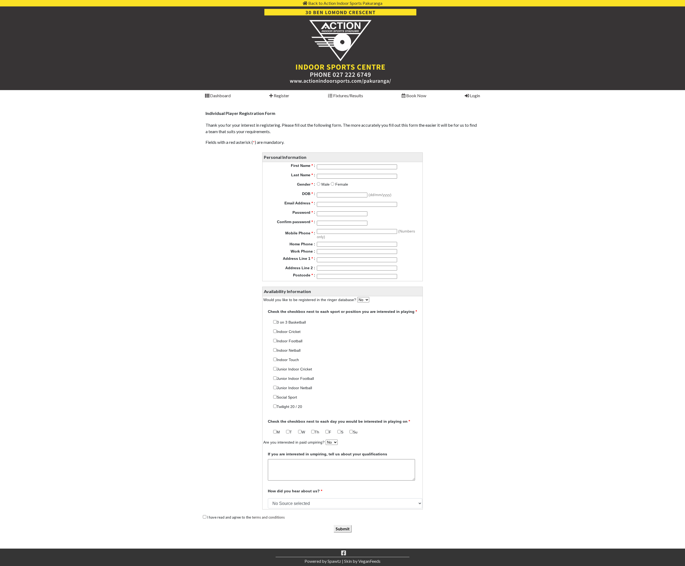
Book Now (415, 95)
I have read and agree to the (245, 517)
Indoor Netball (288, 350)
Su (355, 432)
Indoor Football (289, 341)
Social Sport (287, 397)
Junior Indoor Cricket (294, 369)
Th (317, 432)
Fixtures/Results (347, 95)
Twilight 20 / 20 (289, 406)
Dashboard (220, 95)
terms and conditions (268, 517)
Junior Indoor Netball (294, 388)
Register (281, 95)
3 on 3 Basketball (291, 322)
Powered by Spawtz (323, 561)
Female (341, 184)
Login (474, 95)
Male (325, 184)
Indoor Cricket (288, 331)
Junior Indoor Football (295, 378)
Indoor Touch (288, 360)
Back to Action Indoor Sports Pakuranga (344, 3)
